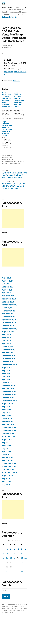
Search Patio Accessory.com (14, 7)
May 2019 (6, 377)
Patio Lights (18, 608)
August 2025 (8, 281)
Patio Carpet (10, 608)
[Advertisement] (13, 218)
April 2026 (6, 278)
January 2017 (8, 460)
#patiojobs (23, 161)
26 (22, 562)
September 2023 (9, 305)
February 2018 (8, 421)
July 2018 (6, 407)
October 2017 (8, 433)
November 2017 (9, 430)
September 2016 (9, 472)
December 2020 (9, 320)
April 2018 (6, 416)
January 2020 (8, 353)
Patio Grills (5, 612)
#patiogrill (16, 161)
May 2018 (6, 413)
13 (25, 553)
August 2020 (8, 332)
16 (11, 558)
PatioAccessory (7, 45)
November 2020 (9, 323)
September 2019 (9, 365)
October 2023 (8, 302)
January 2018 (8, 425)
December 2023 (9, 299)
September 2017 (9, 436)
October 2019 (8, 362)
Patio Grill (16, 81)
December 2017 (9, 427)
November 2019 (9, 359)
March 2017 (7, 454)
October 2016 (8, 469)
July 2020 (6, 335)
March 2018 (7, 418)
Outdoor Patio (8, 17)
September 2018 (9, 401)
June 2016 (6, 481)
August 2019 (7, 368)
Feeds (11, 612)
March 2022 (7, 308)
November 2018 (9, 395)
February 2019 (8, 386)
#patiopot (4, 163)
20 (26, 558)
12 (22, 553)
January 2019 (8, 389)
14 (3, 558)
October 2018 (8, 398)
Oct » (22, 571)
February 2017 (8, 457)
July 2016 (6, 478)
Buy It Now (8, 72)
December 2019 (9, 356)
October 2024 (8, 287)
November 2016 (9, 466)
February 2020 (8, 350)
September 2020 (9, 329)
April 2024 (6, 293)
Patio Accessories (8, 159)
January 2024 (8, 296)
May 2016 (6, 484)
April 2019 (6, 380)
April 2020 (6, 344)
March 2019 (7, 383)
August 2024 (8, 290)
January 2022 (8, 314)
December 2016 (9, 463)
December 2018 (9, 392)
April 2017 (6, 451)
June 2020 (6, 338)
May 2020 (6, 341)
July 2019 (6, 371)
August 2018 (7, 404)
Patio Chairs (20, 610)
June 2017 (6, 445)
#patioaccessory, (8, 161)
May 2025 (6, 284)
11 (18, 553)
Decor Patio (12, 610)
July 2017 (6, 442)
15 (7, 558)
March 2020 (7, 347)
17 (14, 558)
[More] (16, 17)
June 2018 (6, 409)
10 (14, 553)
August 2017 (7, 439)
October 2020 (8, 326)
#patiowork (17, 163)
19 (22, 558)
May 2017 (6, 448)
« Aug (7, 571)
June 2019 (6, 374)
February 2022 (8, 311)
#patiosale (11, 163)
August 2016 (7, 475)
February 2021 (8, 317)
